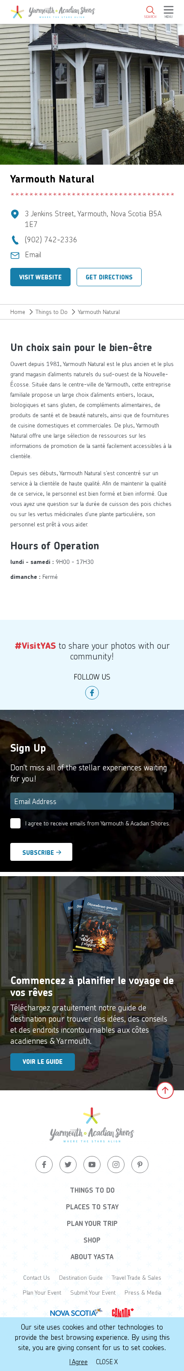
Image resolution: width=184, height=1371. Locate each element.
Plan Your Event (42, 1292)
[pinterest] (139, 1164)
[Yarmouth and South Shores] (53, 12)
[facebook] (92, 693)
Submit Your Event (93, 1292)
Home (17, 312)
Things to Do (52, 312)
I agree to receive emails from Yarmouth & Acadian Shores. (97, 823)
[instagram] (116, 1164)
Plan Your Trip (92, 1223)
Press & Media (143, 1292)
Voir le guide (42, 1062)
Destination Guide (81, 1277)
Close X (107, 1361)
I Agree (78, 1361)
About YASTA (92, 1256)
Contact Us (36, 1277)
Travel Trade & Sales (136, 1277)
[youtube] (92, 1164)
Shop (92, 1240)
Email (33, 254)
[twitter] (68, 1164)
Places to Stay (92, 1207)
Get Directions (109, 277)
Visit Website (40, 277)
